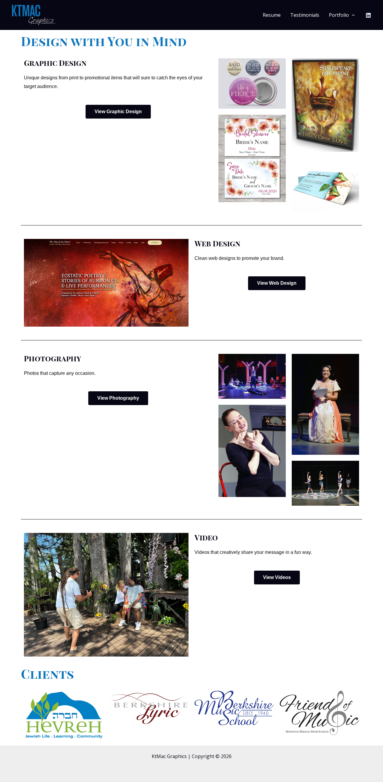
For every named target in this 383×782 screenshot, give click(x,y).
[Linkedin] (368, 15)
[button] (352, 15)
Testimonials (304, 15)
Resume (272, 15)
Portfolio (339, 15)
